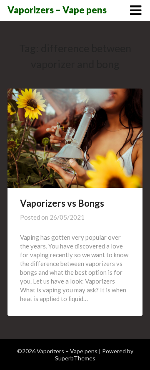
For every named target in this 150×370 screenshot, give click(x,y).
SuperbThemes (75, 358)
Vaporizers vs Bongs (62, 203)
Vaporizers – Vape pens (57, 9)
